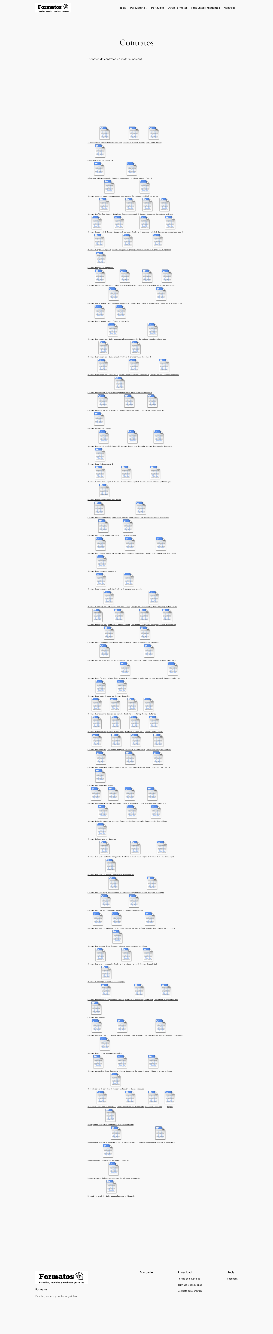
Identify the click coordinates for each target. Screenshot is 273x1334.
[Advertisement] (136, 93)
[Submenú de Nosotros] (237, 8)
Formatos (41, 1289)
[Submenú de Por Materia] (146, 8)
